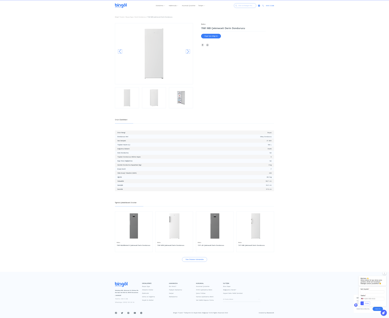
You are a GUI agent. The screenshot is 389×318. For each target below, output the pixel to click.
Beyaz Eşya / (130, 17)
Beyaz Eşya (146, 286)
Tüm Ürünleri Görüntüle (194, 259)
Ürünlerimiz (160, 5)
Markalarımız (173, 296)
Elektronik (145, 293)
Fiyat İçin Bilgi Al (211, 36)
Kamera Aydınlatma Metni (204, 296)
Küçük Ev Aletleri (147, 300)
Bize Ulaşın (226, 286)
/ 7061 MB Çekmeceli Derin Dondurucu (159, 17)
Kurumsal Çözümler (188, 5)
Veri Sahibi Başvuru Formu (205, 300)
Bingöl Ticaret (119, 17)
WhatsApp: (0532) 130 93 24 (124, 302)
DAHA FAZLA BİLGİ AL (363, 309)
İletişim (201, 5)
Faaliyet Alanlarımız (175, 290)
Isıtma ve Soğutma (148, 296)
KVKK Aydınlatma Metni (204, 290)
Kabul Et (377, 309)
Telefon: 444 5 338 (121, 299)
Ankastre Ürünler (147, 290)
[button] (188, 51)
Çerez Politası (200, 293)
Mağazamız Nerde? (229, 290)
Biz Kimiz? (172, 286)
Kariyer (171, 293)
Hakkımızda (173, 5)
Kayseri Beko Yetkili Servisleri (233, 293)
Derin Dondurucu (140, 17)
